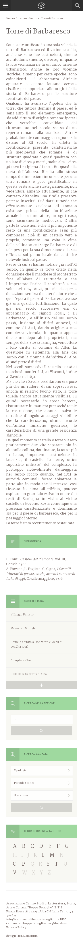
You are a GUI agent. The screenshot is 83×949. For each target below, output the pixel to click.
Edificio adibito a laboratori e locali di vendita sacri (36, 644)
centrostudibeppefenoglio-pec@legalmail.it (39, 923)
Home (10, 19)
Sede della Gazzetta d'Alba (29, 674)
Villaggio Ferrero (22, 614)
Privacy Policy (16, 927)
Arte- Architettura (27, 19)
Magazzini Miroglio (24, 628)
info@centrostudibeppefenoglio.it (31, 919)
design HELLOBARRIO (22, 936)
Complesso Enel (21, 660)
